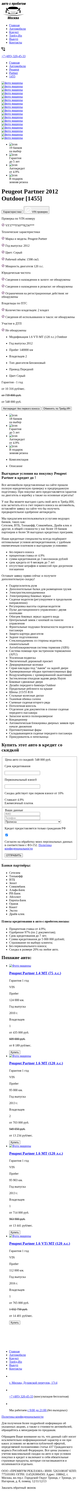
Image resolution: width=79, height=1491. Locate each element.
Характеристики (12, 211)
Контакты (15, 42)
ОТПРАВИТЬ (13, 855)
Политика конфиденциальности (28, 846)
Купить (15, 1052)
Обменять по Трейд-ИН (56, 408)
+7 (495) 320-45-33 (21, 1396)
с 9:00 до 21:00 (37, 1410)
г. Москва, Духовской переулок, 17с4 (33, 1382)
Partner (13, 73)
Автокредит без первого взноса (21, 408)
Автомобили (17, 28)
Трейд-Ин (15, 35)
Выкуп (13, 39)
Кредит (14, 32)
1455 (12, 76)
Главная (14, 25)
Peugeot (14, 69)
